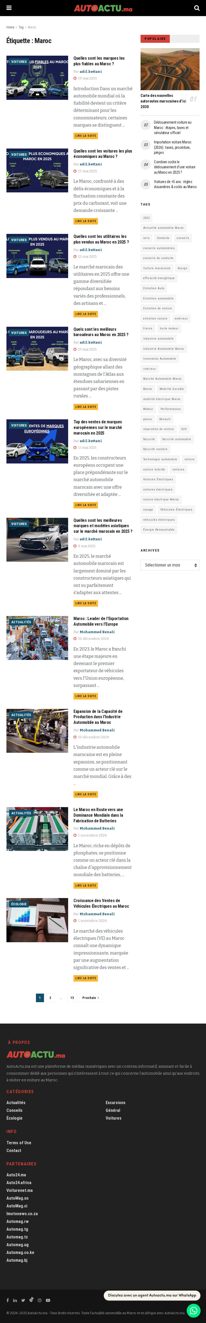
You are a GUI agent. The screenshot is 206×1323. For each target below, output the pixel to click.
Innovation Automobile (159, 358)
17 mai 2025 (87, 171)
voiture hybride (154, 469)
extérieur (181, 318)
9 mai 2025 (86, 546)
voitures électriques (158, 489)
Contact (13, 1150)
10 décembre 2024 (93, 639)
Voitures (19, 62)
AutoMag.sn (17, 1198)
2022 (146, 218)
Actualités (21, 622)
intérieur (149, 369)
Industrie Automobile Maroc (163, 349)
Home (10, 27)
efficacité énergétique (159, 278)
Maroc (32, 27)
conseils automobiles (159, 248)
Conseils (14, 1110)
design (182, 268)
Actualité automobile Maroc (163, 228)
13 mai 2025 (87, 349)
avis (146, 238)
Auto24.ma (16, 1174)
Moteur (148, 409)
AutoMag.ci (16, 1205)
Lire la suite (85, 136)
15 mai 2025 (87, 256)
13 (72, 998)
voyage (148, 509)
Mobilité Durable (172, 389)
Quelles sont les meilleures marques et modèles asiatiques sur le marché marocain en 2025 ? (103, 526)
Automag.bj (16, 1260)
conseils (183, 238)
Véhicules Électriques (176, 509)
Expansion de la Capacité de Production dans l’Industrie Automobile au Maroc (97, 717)
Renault (165, 419)
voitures (178, 469)
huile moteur (169, 328)
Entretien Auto (153, 288)
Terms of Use (18, 1142)
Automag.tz (17, 1237)
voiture (190, 459)
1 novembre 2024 (92, 835)
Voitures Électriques (158, 479)
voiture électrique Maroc (161, 499)
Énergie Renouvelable (159, 529)
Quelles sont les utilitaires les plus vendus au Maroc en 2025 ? (101, 239)
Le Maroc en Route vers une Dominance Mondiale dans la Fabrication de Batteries (98, 815)
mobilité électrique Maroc (162, 399)
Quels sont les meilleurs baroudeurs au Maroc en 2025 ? (100, 332)
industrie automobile (158, 338)
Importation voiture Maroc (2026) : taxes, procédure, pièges (173, 147)
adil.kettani (91, 72)
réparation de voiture (158, 429)
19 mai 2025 (87, 78)
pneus (147, 419)
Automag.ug (17, 1244)
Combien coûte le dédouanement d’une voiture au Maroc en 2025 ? (175, 167)
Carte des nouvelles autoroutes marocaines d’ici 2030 (163, 101)
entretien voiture (155, 318)
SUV (184, 429)
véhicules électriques (159, 520)
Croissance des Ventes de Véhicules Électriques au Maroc (101, 903)
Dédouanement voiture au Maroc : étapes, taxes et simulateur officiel (173, 127)
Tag (21, 27)
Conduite (163, 238)
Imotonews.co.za (22, 1213)
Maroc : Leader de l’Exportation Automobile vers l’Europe (100, 621)
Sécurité (149, 439)
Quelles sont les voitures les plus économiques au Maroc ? (102, 154)
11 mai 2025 (87, 448)
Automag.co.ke (20, 1252)
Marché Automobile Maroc (162, 379)
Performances (171, 409)
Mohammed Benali (97, 632)
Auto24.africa (18, 1182)
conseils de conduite (158, 258)
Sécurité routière (155, 449)
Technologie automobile (160, 459)
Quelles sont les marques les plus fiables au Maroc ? (99, 61)
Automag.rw (17, 1221)
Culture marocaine (157, 268)
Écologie (19, 904)
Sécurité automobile (176, 439)
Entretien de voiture (157, 308)
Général (113, 1110)
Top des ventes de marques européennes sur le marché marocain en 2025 (97, 427)
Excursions (116, 1102)
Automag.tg (17, 1229)
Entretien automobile (158, 298)
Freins (148, 328)
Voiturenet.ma (19, 1190)
